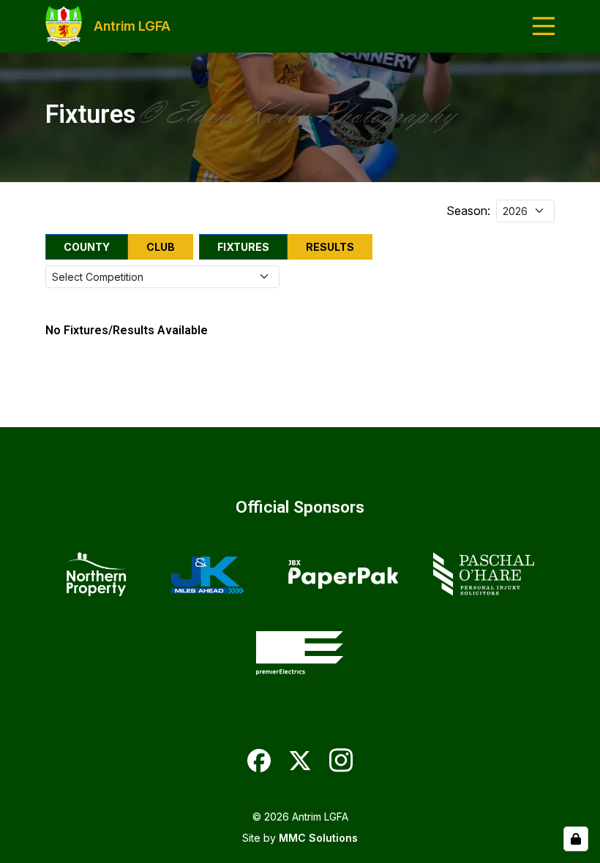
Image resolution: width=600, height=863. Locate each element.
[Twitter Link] (300, 760)
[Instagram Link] (341, 760)
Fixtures (243, 247)
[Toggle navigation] (544, 26)
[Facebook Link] (259, 760)
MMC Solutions (318, 838)
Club (160, 247)
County (87, 247)
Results (330, 247)
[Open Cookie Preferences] (575, 838)
